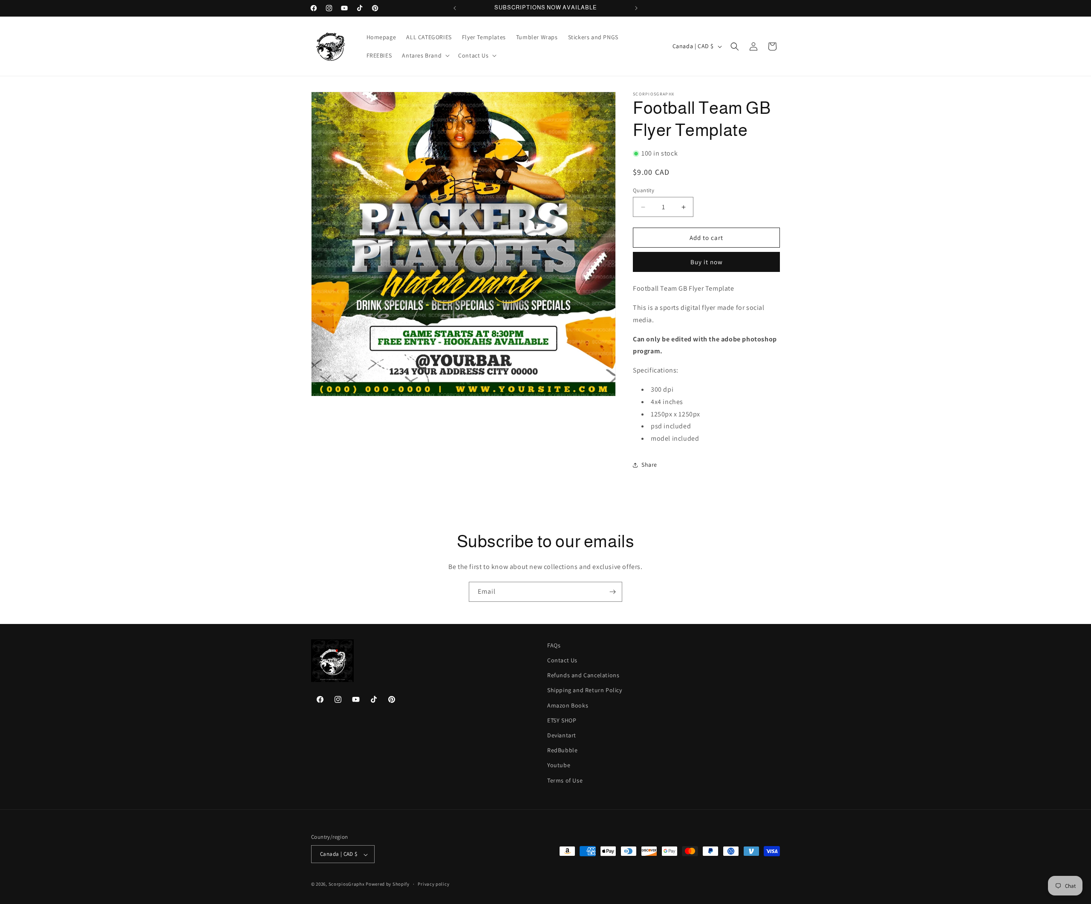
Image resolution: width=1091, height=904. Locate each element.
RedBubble (562, 750)
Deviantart (561, 735)
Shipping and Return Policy (584, 690)
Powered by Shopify (388, 884)
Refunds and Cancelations (583, 675)
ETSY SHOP (561, 720)
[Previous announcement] (454, 8)
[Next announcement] (636, 8)
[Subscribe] (612, 592)
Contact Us (562, 660)
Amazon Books (567, 705)
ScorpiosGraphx (347, 884)
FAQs (553, 645)
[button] (425, 55)
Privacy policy (433, 884)
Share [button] (649, 464)
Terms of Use (565, 780)
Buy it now (706, 262)
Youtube (558, 765)
